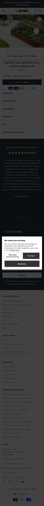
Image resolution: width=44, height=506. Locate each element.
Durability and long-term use (13, 406)
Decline (22, 264)
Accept (31, 256)
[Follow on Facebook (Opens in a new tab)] (3, 482)
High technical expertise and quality (16, 394)
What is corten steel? (10, 433)
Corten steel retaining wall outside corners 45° (25, 60)
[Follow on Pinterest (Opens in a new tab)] (16, 482)
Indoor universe (8, 374)
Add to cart (22, 82)
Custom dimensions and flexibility (15, 410)
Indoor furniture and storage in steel (16, 429)
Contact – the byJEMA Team (13, 301)
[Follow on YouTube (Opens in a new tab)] (23, 482)
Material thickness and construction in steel (19, 398)
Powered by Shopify (29, 489)
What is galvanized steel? (12, 437)
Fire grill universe (9, 371)
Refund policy (7, 316)
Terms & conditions (14, 284)
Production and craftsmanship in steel (17, 402)
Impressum (6, 348)
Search (5, 328)
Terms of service (8, 309)
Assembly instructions (11, 324)
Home (4, 60)
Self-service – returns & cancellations (17, 305)
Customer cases (8, 382)
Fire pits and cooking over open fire (16, 425)
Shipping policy (8, 313)
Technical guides (8, 378)
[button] (22, 494)
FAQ (4, 320)
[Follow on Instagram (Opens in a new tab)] (10, 482)
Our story (6, 340)
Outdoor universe (9, 367)
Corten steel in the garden (12, 418)
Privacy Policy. (14, 250)
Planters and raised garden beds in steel (17, 421)
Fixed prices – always (10, 344)
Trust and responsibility (11, 414)
